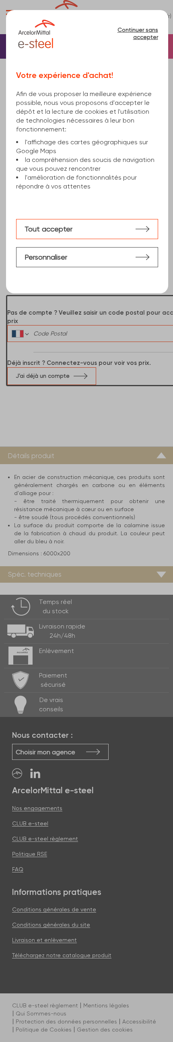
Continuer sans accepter (137, 33)
